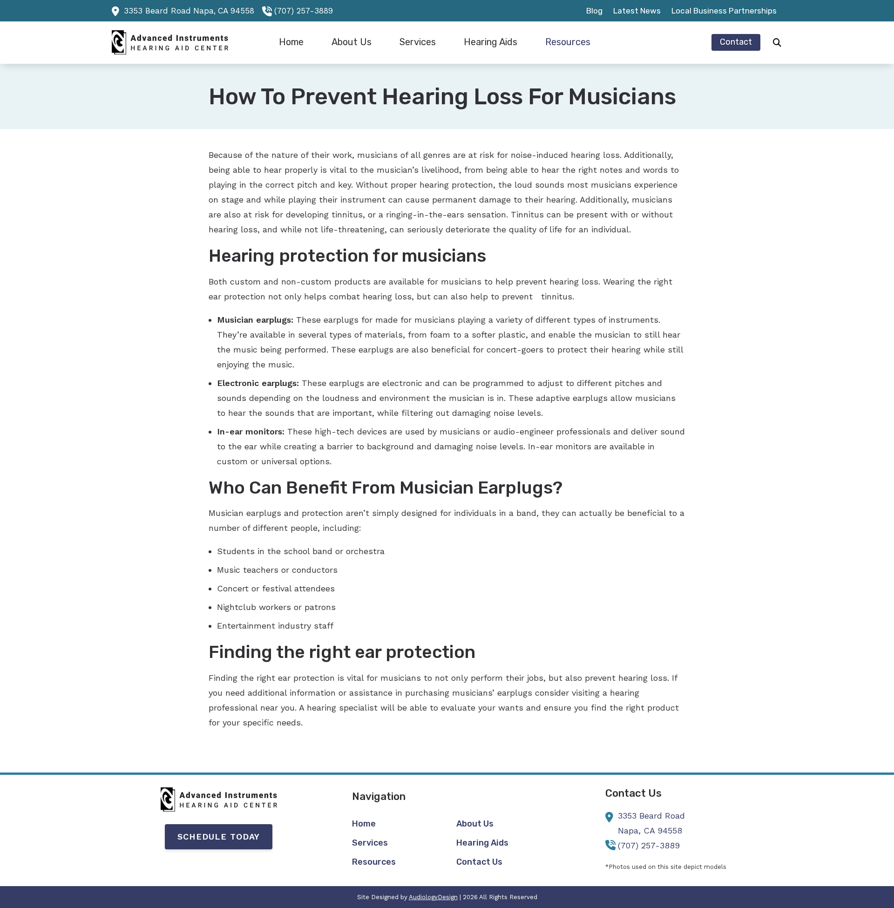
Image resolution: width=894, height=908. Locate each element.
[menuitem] (594, 10)
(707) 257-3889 (303, 10)
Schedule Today (218, 836)
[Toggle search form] (777, 42)
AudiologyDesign (433, 897)
